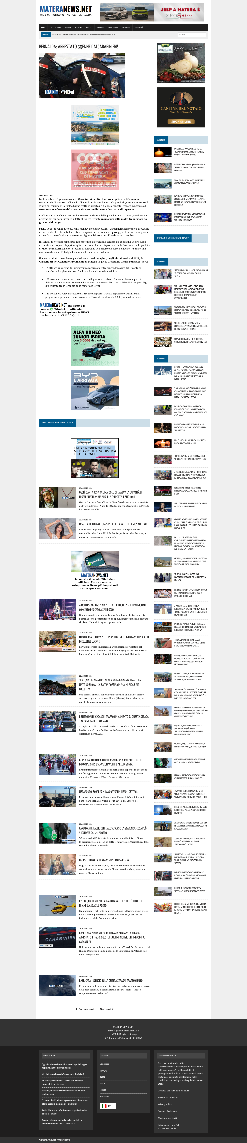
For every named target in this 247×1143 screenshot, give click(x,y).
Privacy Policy (165, 1104)
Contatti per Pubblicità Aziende (173, 1090)
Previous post (86, 1009)
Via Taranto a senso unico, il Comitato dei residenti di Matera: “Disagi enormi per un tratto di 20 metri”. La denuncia (190, 310)
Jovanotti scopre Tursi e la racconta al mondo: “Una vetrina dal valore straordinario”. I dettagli (189, 841)
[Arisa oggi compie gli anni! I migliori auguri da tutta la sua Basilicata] (163, 509)
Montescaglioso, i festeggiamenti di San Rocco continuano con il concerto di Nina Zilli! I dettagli (190, 427)
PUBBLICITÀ (139, 27)
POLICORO (78, 27)
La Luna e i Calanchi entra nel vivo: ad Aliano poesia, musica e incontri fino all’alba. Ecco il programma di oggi (189, 676)
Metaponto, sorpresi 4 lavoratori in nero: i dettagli (108, 792)
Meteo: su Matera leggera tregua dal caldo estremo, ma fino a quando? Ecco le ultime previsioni (190, 810)
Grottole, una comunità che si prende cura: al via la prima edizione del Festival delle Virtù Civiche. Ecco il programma (190, 561)
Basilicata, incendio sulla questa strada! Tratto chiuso (111, 980)
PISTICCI (89, 27)
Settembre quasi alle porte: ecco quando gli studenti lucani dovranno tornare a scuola (191, 273)
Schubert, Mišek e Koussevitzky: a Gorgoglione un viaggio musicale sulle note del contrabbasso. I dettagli (191, 326)
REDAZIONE (126, 27)
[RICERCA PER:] (192, 35)
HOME (43, 27)
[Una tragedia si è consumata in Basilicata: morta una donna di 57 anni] (163, 446)
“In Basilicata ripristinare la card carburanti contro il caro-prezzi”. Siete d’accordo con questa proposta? (189, 642)
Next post (105, 1009)
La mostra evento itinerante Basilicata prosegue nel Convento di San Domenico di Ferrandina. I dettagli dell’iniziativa (190, 627)
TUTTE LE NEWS (55, 27)
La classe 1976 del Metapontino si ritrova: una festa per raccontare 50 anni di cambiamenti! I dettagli (190, 593)
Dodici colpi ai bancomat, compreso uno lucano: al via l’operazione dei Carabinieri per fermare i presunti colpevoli (190, 875)
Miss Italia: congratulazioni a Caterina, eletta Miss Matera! (113, 524)
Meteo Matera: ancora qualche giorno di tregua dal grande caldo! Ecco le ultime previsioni (189, 167)
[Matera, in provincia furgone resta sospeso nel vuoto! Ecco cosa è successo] (163, 894)
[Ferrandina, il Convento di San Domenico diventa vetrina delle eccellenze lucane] (57, 650)
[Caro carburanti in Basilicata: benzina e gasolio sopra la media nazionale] (163, 765)
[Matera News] (66, 10)
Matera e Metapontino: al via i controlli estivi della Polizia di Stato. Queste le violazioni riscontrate (189, 217)
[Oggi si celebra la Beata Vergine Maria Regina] (57, 873)
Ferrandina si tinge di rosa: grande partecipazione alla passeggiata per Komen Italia (190, 490)
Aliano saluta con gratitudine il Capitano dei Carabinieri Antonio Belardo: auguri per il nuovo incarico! (190, 825)
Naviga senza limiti (167, 1118)
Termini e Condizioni (168, 1097)
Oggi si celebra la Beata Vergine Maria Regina (104, 860)
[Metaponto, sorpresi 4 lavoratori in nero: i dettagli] (57, 805)
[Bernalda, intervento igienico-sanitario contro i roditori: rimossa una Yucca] (163, 781)
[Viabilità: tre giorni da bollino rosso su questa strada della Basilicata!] (163, 186)
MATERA (68, 27)
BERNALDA (100, 27)
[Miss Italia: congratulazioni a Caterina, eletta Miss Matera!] (57, 537)
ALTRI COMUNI (113, 27)
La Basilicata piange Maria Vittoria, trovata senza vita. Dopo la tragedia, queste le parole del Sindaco (189, 151)
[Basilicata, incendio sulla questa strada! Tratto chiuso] (57, 993)
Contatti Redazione (167, 1111)
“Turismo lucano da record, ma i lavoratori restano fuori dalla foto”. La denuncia (190, 577)
